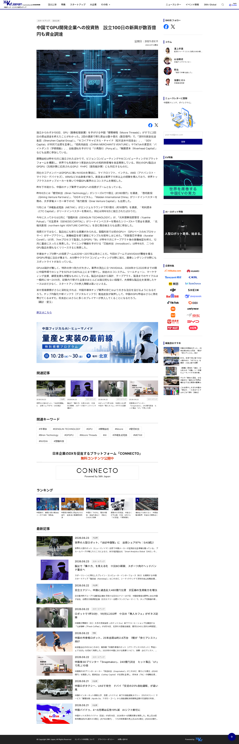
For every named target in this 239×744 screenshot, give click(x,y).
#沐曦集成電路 (120, 435)
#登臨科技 (59, 441)
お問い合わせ (123, 739)
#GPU (89, 429)
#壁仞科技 (134, 429)
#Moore (119, 429)
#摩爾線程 (104, 429)
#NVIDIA (43, 441)
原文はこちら (44, 312)
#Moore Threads (88, 435)
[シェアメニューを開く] (232, 737)
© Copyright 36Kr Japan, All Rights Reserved (54, 739)
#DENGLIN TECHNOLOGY (66, 429)
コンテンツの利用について (84, 739)
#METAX (137, 435)
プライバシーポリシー (106, 739)
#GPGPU (69, 435)
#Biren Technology (48, 435)
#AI (104, 435)
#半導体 (43, 429)
